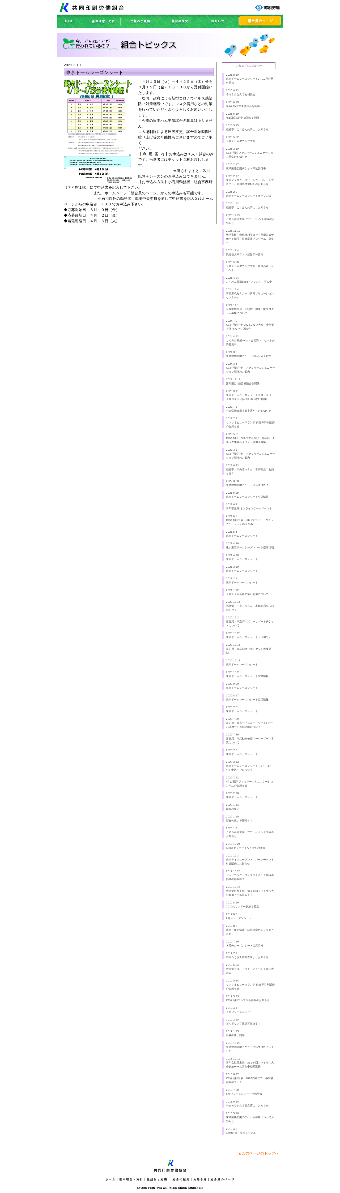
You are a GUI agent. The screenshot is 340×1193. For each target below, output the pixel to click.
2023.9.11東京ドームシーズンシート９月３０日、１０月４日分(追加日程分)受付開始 (250, 395)
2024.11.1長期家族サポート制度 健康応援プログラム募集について (250, 309)
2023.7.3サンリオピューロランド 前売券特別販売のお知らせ (250, 422)
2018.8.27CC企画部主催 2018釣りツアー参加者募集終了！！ (249, 1078)
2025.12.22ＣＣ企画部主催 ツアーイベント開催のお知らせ (250, 219)
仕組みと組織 (157, 1179)
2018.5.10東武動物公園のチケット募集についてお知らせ (250, 1117)
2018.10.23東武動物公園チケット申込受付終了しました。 (250, 1046)
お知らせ (200, 1179)
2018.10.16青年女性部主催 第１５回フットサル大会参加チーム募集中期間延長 (250, 1062)
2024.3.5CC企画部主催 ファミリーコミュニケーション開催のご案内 (250, 367)
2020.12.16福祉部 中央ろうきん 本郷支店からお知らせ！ (250, 605)
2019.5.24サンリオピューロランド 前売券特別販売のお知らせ (250, 984)
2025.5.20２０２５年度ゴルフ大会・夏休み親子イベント (250, 266)
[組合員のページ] (261, 26)
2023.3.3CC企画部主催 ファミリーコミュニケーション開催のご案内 (250, 453)
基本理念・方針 (131, 1179)
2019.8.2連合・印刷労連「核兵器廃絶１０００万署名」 (250, 929)
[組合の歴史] (179, 26)
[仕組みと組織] (140, 26)
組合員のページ (223, 1179)
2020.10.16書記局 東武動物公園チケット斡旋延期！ (248, 648)
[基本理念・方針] (102, 26)
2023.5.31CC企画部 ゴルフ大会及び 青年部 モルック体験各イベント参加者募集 (250, 438)
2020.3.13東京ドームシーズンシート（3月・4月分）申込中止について (249, 765)
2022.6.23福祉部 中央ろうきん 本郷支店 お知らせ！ (250, 469)
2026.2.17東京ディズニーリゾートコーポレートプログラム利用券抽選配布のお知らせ (250, 180)
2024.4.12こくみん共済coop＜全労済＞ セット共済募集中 (250, 340)
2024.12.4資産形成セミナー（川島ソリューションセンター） (250, 293)
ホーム (110, 1179)
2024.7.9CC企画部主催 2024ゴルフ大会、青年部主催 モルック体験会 (250, 324)
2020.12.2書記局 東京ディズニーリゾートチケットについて (250, 621)
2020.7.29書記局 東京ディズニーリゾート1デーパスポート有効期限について (249, 722)
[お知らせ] (219, 26)
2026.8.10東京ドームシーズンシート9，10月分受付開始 (249, 78)
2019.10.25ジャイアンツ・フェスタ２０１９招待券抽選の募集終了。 (250, 875)
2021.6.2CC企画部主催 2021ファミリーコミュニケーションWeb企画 (249, 520)
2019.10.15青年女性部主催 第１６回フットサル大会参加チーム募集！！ (250, 890)
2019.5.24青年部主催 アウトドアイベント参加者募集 (250, 968)
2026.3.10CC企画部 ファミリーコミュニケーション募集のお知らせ (249, 152)
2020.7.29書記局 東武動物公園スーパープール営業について (250, 738)
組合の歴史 (181, 1179)
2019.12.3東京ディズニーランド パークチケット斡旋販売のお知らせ (250, 859)
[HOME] (70, 26)
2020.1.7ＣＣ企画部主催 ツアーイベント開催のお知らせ (250, 832)
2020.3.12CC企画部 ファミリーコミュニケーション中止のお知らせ (249, 781)
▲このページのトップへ (258, 1153)
